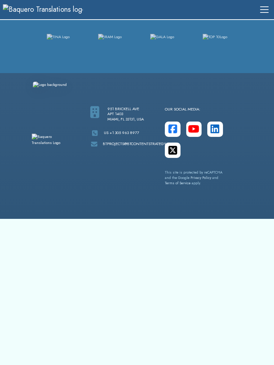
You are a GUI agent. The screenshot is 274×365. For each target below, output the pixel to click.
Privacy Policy (201, 177)
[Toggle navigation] (264, 9)
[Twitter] (172, 150)
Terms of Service (178, 183)
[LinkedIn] (215, 129)
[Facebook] (172, 129)
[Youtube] (194, 129)
